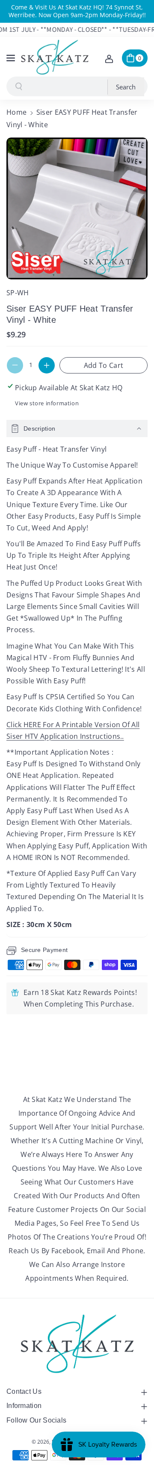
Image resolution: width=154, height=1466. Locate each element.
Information (23, 1405)
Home (16, 112)
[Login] (109, 58)
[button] (11, 56)
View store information (47, 403)
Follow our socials (36, 1420)
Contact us (23, 1391)
